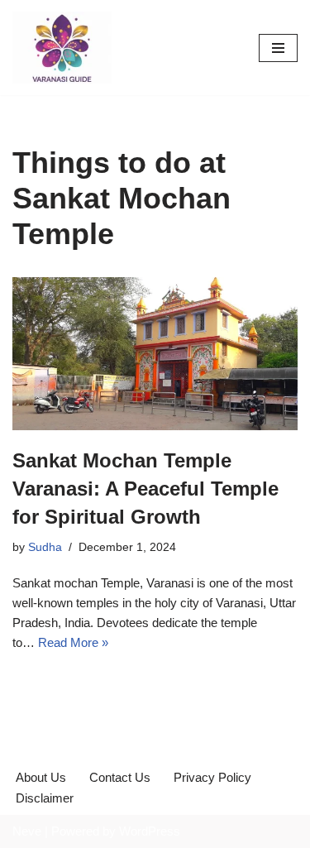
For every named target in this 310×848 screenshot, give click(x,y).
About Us (41, 777)
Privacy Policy (212, 777)
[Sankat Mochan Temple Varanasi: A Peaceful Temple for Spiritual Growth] (155, 354)
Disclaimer (45, 798)
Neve (26, 831)
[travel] (62, 48)
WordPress (149, 831)
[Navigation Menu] (278, 48)
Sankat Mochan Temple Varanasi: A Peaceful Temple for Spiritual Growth (145, 488)
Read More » (73, 642)
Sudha (45, 547)
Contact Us (119, 777)
